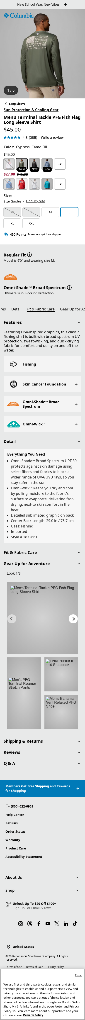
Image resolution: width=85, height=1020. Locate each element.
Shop (10, 890)
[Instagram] (20, 923)
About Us (13, 877)
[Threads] (29, 923)
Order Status (15, 831)
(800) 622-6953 (22, 806)
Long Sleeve (17, 104)
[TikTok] (75, 923)
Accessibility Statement (23, 856)
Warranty (12, 840)
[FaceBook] (38, 923)
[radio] (9, 164)
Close (78, 975)
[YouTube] (47, 923)
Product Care (15, 848)
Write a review (52, 137)
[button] (29, 254)
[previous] (11, 618)
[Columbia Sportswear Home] (19, 15)
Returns (11, 823)
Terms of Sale (34, 967)
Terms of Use (13, 967)
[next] (73, 618)
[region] (42, 53)
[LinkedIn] (65, 923)
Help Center (14, 815)
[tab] (18, 309)
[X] (56, 923)
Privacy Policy (55, 967)
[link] (42, 618)
